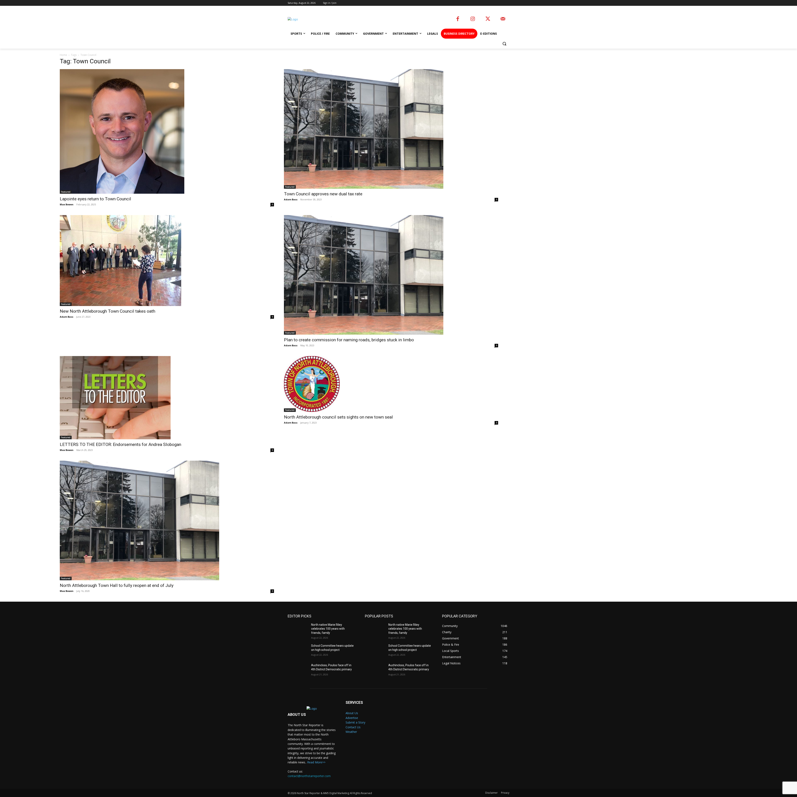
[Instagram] (472, 19)
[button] (504, 44)
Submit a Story (355, 722)
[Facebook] (457, 19)
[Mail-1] (502, 19)
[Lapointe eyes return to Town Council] (167, 131)
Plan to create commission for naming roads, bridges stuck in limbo (349, 339)
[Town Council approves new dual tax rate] (391, 129)
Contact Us (353, 727)
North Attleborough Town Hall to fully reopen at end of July (117, 585)
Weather (351, 732)
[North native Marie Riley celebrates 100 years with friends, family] (298, 630)
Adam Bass (290, 199)
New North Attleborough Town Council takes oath (107, 311)
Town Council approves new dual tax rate (323, 193)
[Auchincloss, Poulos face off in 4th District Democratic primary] (298, 670)
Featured (65, 191)
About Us (352, 713)
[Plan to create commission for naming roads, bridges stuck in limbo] (391, 275)
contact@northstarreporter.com (309, 776)
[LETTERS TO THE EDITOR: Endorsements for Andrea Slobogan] (167, 397)
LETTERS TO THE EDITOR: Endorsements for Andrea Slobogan (120, 444)
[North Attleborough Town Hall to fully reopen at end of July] (167, 520)
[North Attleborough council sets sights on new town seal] (391, 384)
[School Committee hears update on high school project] (298, 651)
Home (63, 55)
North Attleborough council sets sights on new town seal (338, 417)
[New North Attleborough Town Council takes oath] (167, 260)
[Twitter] (487, 19)
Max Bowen (66, 204)
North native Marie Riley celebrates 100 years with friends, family (328, 628)
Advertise (352, 718)
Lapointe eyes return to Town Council (95, 198)
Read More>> (316, 762)
